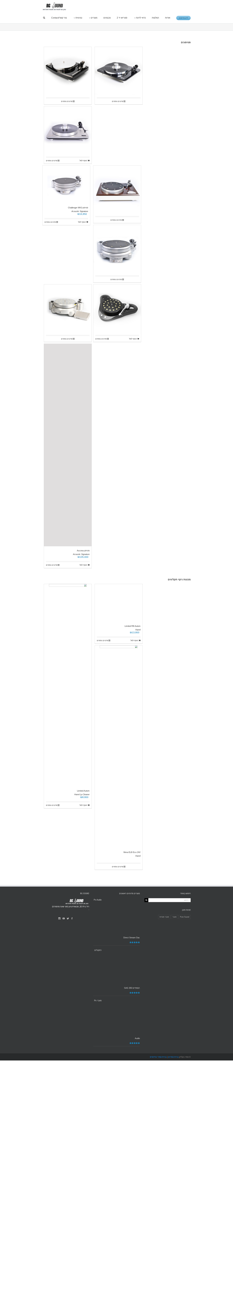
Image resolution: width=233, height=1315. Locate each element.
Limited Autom (83, 791)
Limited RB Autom (133, 791)
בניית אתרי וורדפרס (158, 1221)
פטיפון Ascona (83, 550)
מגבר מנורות (164, 1082)
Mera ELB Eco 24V (81, 1017)
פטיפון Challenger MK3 (78, 207)
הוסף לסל (83, 160)
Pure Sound (184, 1082)
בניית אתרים (173, 1221)
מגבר (174, 1082)
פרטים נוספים (66, 101)
